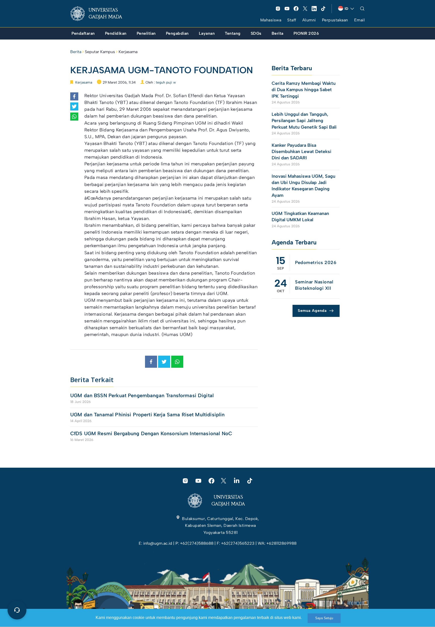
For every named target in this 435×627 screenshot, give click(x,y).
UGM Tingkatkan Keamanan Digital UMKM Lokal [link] (300, 217)
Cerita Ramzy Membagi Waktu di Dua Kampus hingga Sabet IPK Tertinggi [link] (304, 90)
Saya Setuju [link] (324, 618)
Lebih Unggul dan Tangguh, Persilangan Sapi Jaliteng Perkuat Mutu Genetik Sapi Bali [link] (304, 121)
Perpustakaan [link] (335, 20)
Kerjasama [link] (128, 51)
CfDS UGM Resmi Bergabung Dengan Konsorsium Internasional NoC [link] (151, 433)
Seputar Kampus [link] (100, 51)
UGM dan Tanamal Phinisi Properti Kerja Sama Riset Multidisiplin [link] (147, 415)
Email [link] (359, 20)
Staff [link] (291, 20)
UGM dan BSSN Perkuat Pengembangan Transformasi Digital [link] (142, 395)
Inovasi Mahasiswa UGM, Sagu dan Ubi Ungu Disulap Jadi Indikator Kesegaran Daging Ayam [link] (303, 185)
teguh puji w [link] (166, 82)
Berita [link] (75, 51)
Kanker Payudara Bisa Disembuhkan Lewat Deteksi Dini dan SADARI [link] (301, 151)
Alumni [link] (309, 20)
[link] (100, 13)
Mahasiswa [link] (270, 20)
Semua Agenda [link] (312, 310)
